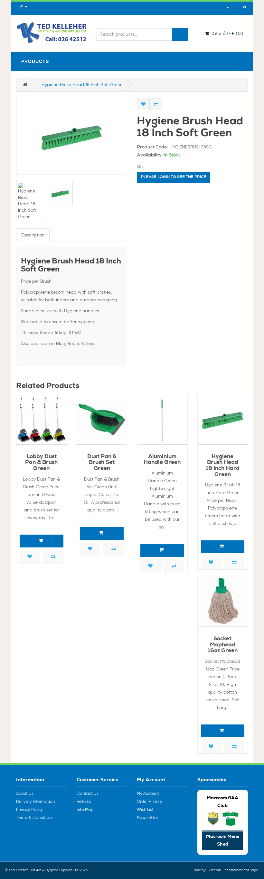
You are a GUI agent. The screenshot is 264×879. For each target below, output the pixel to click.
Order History (149, 802)
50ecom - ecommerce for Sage (233, 870)
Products (35, 61)
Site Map (85, 810)
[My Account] (224, 7)
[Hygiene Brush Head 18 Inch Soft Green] (71, 136)
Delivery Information (35, 802)
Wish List (145, 810)
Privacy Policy (29, 810)
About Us (24, 794)
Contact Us (88, 794)
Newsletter (147, 818)
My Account (148, 794)
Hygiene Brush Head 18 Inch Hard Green (223, 466)
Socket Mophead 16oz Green (223, 645)
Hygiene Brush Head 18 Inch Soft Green (82, 85)
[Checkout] (244, 7)
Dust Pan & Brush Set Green (102, 463)
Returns (84, 802)
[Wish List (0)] (235, 7)
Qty (140, 167)
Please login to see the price (173, 177)
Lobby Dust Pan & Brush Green (41, 463)
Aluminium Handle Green (162, 460)
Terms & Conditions (34, 818)
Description (32, 235)
